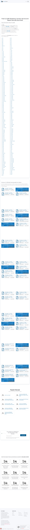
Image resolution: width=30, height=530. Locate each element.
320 (10, 43)
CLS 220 (11, 95)
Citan (3, 75)
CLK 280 (3, 92)
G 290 (3, 116)
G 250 (11, 114)
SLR (2, 168)
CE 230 (3, 73)
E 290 (11, 105)
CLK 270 (11, 91)
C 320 (3, 69)
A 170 (11, 52)
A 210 (11, 54)
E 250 (11, 103)
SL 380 (3, 156)
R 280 (3, 142)
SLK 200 (11, 163)
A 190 (11, 53)
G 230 (11, 113)
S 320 (3, 147)
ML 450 (3, 138)
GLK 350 (11, 132)
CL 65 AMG (4, 82)
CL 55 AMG (12, 80)
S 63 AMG (3, 153)
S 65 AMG (11, 153)
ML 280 (11, 134)
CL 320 (3, 79)
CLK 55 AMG (12, 94)
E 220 (3, 102)
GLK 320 (3, 132)
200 (11, 38)
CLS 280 (11, 96)
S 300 (11, 146)
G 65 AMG (3, 121)
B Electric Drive (4, 61)
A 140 (3, 51)
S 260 (11, 145)
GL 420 (11, 122)
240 (2, 40)
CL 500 (3, 80)
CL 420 (11, 79)
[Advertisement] (15, 10)
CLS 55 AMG (12, 100)
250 (10, 40)
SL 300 (11, 154)
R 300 (11, 142)
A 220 (3, 55)
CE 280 (11, 73)
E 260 (3, 104)
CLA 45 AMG (12, 84)
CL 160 (11, 75)
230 (10, 39)
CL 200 (11, 76)
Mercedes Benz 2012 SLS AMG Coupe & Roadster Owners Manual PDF (15, 477)
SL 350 (11, 155)
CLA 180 (11, 82)
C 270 (11, 65)
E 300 (3, 106)
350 (2, 44)
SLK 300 (11, 165)
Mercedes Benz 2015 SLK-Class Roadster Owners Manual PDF (5, 488)
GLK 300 (11, 131)
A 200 (3, 54)
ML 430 (11, 137)
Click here (23, 528)
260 (2, 41)
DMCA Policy (26, 512)
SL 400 (11, 156)
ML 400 (11, 136)
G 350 (11, 117)
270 (11, 41)
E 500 (3, 111)
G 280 (11, 115)
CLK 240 (3, 91)
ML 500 (11, 138)
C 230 (3, 64)
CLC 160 (3, 85)
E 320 (11, 106)
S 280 (3, 146)
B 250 (11, 60)
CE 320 (11, 74)
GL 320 (11, 121)
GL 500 (11, 123)
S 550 (3, 152)
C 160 (3, 62)
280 (2, 42)
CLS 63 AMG (4, 101)
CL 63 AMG (12, 81)
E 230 (11, 102)
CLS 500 (3, 100)
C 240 (11, 64)
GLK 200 (11, 128)
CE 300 (3, 74)
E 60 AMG (3, 112)
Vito (2, 175)
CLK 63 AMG (4, 95)
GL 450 (3, 123)
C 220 (11, 63)
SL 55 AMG (12, 158)
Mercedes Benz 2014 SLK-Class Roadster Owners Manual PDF (15, 488)
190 (2, 38)
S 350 (11, 147)
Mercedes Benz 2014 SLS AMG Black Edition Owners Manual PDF (24, 466)
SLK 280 (3, 165)
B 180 (3, 59)
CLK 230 (11, 90)
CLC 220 (11, 86)
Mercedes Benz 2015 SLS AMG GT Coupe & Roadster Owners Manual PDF (5, 466)
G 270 (3, 115)
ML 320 (11, 135)
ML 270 (3, 134)
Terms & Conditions (25, 515)
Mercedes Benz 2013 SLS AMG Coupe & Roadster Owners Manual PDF (5, 477)
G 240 (3, 114)
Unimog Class (12, 169)
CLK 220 (3, 90)
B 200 (11, 59)
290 (11, 42)
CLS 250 (3, 96)
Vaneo (11, 173)
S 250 (3, 145)
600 (2, 50)
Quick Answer (20, 515)
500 (2, 49)
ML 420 (3, 137)
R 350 (11, 143)
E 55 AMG (11, 111)
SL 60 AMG (12, 159)
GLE (2, 128)
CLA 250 (3, 84)
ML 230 (3, 133)
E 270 (11, 104)
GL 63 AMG (12, 124)
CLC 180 (11, 85)
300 (2, 43)
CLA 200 (3, 83)
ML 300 (3, 135)
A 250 (11, 55)
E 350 (3, 107)
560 (11, 49)
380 (11, 44)
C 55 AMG (3, 71)
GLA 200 (11, 125)
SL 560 (3, 159)
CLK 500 (3, 94)
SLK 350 (3, 167)
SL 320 (3, 155)
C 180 (11, 62)
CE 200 (3, 72)
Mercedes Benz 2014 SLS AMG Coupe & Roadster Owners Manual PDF (15, 466)
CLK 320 (11, 92)
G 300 (11, 116)
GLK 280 (3, 131)
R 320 (3, 143)
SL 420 (3, 157)
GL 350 (3, 122)
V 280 (3, 173)
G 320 (3, 117)
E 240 (3, 103)
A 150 (11, 51)
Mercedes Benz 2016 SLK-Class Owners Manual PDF (24, 477)
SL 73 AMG (4, 163)
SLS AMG (11, 168)
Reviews (13, 515)
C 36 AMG (3, 70)
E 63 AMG (12, 112)
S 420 (11, 148)
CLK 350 (3, 93)
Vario (3, 174)
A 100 (11, 50)
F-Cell (3, 113)
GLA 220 (3, 126)
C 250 (3, 65)
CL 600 (3, 81)
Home (13, 512)
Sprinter (3, 169)
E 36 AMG (12, 107)
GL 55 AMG (4, 124)
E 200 (11, 101)
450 (2, 48)
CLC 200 (3, 86)
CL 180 (3, 76)
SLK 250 (11, 164)
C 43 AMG (12, 70)
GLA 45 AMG (4, 127)
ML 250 (11, 133)
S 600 (11, 152)
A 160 (3, 52)
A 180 (3, 53)
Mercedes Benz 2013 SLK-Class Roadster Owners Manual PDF (24, 488)
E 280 (3, 105)
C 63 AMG (12, 71)
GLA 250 (11, 126)
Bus (11, 61)
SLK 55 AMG (12, 167)
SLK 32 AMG (4, 166)
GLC (11, 127)
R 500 (3, 144)
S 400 (3, 148)
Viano (11, 174)
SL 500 (3, 158)
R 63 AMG (12, 144)
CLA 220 (11, 83)
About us (19, 512)
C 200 (3, 63)
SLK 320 (11, 166)
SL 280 (3, 154)
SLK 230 (3, 164)
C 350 (11, 69)
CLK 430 (11, 93)
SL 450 (11, 157)
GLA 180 (3, 125)
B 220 (3, 60)
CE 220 (11, 72)
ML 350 (3, 136)
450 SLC (11, 48)
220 (2, 39)
